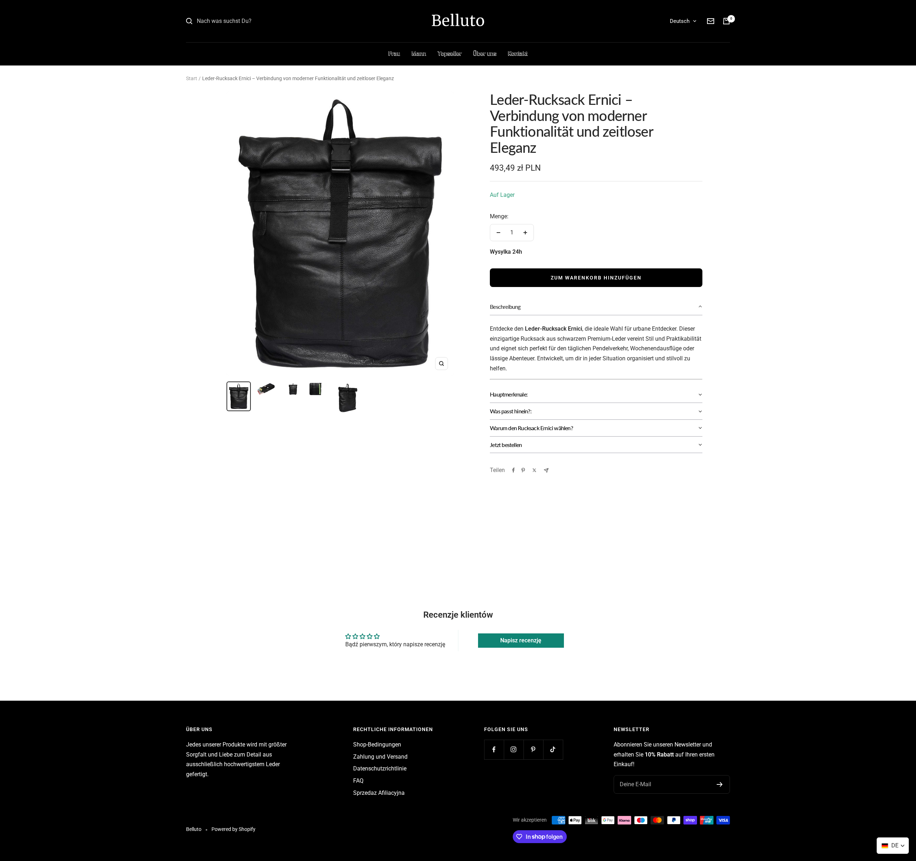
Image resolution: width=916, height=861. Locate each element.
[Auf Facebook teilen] (513, 470)
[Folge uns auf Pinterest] (533, 749)
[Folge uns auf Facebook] (494, 749)
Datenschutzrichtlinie (379, 768)
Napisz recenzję (520, 640)
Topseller (450, 53)
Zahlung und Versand (380, 756)
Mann (419, 53)
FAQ (358, 780)
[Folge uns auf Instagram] (513, 749)
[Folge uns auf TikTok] (553, 749)
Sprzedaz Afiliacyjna (379, 792)
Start (191, 78)
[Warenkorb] (726, 21)
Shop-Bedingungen (377, 744)
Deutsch (680, 21)
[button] (596, 306)
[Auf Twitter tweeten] (534, 470)
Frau (394, 53)
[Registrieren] (720, 784)
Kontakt (518, 53)
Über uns (485, 53)
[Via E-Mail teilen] (546, 470)
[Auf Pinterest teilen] (523, 470)
